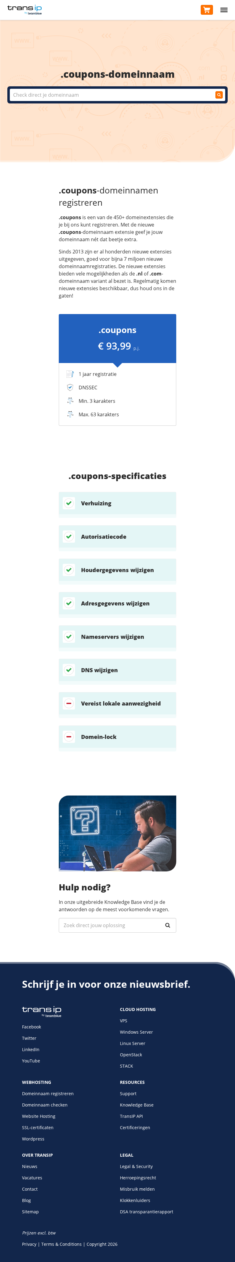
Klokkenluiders (135, 1200)
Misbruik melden (137, 1189)
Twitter (29, 1038)
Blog (26, 1200)
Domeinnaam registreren (48, 1093)
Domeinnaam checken (45, 1105)
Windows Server (136, 1032)
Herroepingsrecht (138, 1178)
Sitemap (30, 1212)
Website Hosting (38, 1116)
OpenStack (131, 1055)
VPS (123, 1021)
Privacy (29, 1244)
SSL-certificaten (38, 1127)
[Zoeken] (168, 925)
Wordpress (33, 1139)
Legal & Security (136, 1166)
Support (128, 1093)
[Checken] (219, 95)
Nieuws (29, 1166)
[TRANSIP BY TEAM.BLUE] (41, 1015)
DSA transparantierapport (146, 1212)
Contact (30, 1189)
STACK (126, 1066)
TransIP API (131, 1116)
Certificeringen (135, 1127)
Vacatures (32, 1178)
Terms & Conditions (61, 1244)
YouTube (31, 1061)
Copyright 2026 (102, 1244)
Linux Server (132, 1043)
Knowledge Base (137, 1105)
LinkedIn (30, 1049)
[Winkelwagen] (207, 10)
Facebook (31, 1027)
